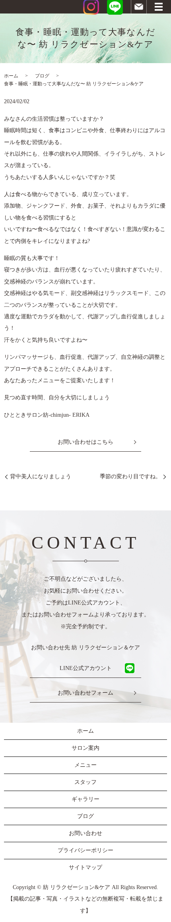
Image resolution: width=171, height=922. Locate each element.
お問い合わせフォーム (85, 693)
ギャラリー (85, 799)
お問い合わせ (85, 833)
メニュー (85, 765)
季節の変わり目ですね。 (130, 476)
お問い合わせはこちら (85, 442)
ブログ (42, 76)
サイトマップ (85, 867)
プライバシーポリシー (85, 850)
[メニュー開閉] (159, 7)
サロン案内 (85, 748)
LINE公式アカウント (86, 668)
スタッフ (85, 782)
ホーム (11, 76)
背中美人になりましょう (40, 476)
